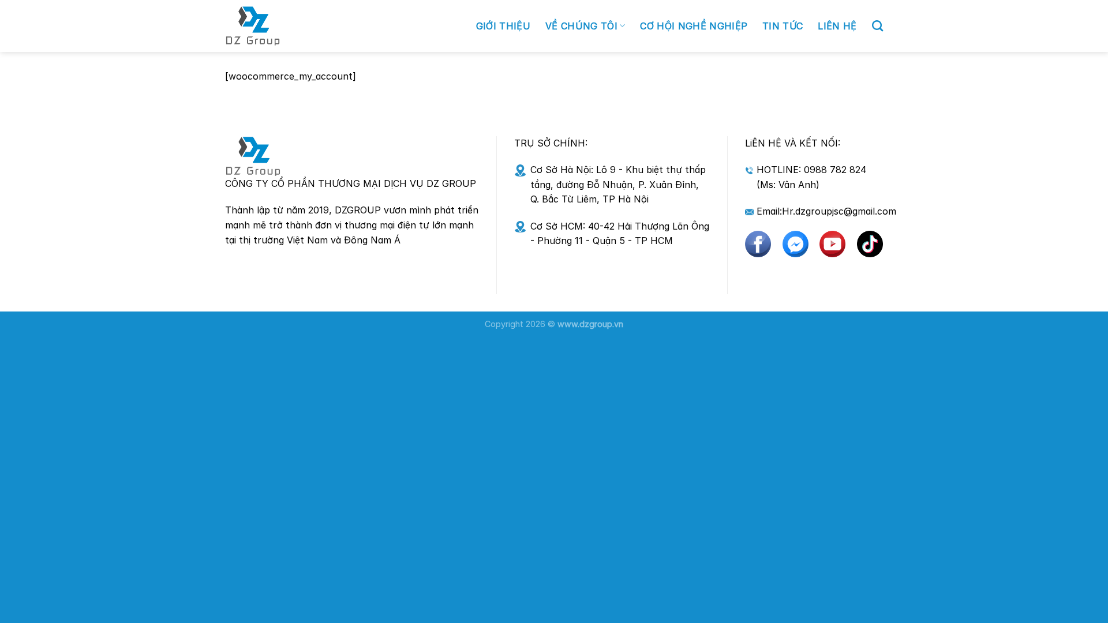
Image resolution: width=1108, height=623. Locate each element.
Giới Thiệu (503, 26)
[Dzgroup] (304, 26)
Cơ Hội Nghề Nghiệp (693, 26)
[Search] (877, 25)
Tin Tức (782, 26)
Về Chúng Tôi (581, 26)
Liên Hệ (837, 26)
